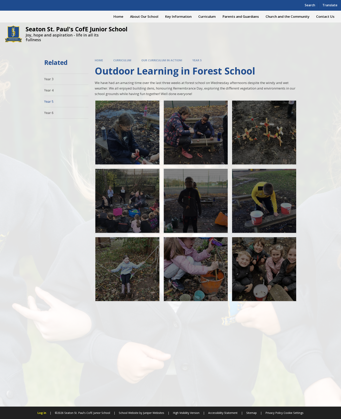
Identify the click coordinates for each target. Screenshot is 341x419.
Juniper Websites (153, 413)
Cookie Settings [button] (294, 413)
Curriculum (122, 60)
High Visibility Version (186, 413)
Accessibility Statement (223, 413)
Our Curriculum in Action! (161, 60)
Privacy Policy (274, 413)
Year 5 (197, 60)
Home (99, 60)
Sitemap (251, 413)
